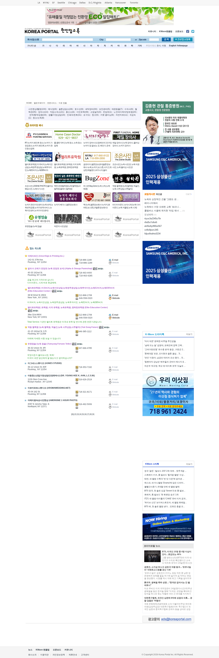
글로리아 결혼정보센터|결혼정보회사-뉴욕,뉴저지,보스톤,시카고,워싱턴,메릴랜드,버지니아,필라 (97, 167)
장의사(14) (43, 112)
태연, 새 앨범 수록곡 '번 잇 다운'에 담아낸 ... (164, 479)
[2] (75, 414)
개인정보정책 (59, 655)
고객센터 (85, 655)
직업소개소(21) (57, 112)
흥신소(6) (70, 112)
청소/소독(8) (38, 118)
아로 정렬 (63, 103)
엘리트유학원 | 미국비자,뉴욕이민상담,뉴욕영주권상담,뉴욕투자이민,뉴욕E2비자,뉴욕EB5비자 (39, 167)
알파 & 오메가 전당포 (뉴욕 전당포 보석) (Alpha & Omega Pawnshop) (60, 268)
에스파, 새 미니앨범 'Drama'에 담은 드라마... (164, 483)
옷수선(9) (79, 109)
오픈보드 (179, 31)
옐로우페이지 (39, 103)
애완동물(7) (117, 109)
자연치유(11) (122, 115)
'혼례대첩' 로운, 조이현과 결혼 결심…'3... (163, 353)
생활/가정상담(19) (56, 115)
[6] (86, 414)
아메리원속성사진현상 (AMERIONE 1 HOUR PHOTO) (52, 400)
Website (116, 298)
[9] (93, 414)
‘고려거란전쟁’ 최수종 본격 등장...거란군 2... (164, 349)
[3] (78, 414)
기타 (140, 45)
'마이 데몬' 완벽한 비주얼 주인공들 (160, 341)
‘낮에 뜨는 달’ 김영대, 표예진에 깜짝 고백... (163, 345)
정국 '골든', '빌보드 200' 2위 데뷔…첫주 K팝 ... (165, 471)
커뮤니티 (152, 31)
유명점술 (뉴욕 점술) (33, 226)
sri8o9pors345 (151, 230)
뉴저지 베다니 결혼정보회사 (65, 204)
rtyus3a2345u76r (152, 218)
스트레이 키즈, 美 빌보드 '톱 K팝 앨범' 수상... (164, 475)
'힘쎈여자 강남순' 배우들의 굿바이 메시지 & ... (165, 362)
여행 (164, 45)
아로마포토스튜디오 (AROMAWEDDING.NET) (49, 388)
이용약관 (44, 655)
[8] (91, 414)
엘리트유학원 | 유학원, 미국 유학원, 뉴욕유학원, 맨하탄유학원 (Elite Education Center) (68, 307)
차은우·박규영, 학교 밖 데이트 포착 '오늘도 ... (164, 366)
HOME (29, 103)
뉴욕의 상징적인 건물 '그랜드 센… (161, 199)
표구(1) (86, 115)
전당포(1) (107, 112)
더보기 (189, 334)
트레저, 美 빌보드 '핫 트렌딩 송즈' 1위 (161, 494)
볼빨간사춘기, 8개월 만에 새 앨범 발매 (161, 487)
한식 (159, 45)
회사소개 (32, 655)
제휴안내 (73, 655)
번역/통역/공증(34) (38, 115)
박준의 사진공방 (61, 226)
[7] (88, 414)
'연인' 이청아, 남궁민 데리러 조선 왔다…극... (164, 358)
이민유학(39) (82, 112)
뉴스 (30, 650)
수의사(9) (128, 109)
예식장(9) (52, 109)
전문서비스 (52, 103)
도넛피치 (148, 214)
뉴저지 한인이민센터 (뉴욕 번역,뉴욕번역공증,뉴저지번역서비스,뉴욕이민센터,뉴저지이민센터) (39, 207)
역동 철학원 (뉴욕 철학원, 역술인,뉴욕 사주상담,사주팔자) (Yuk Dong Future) (63, 327)
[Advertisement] (109, 76)
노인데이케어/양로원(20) (125, 112)
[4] (80, 414)
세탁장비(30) (91, 109)
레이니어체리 (151, 203)
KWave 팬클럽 (42, 650)
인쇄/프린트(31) (74, 115)
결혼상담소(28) (66, 109)
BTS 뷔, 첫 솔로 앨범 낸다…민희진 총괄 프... (164, 506)
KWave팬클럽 (165, 31)
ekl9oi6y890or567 (153, 226)
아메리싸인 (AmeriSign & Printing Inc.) (46, 256)
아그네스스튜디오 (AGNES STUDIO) (45, 363)
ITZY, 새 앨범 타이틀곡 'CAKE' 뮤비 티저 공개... (165, 498)
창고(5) (95, 115)
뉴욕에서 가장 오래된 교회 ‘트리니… (162, 207)
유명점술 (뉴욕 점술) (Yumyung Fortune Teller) (49, 344)
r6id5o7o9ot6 (150, 222)
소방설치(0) (95, 112)
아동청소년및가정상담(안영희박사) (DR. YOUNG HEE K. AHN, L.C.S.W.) (61, 375)
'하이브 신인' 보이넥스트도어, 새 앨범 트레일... (165, 502)
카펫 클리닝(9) (107, 115)
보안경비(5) (104, 109)
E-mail (115, 260)
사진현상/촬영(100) (37, 109)
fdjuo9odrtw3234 (152, 233)
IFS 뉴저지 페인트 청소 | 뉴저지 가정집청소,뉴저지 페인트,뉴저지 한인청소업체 (39, 146)
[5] (83, 414)
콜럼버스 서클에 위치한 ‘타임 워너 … (163, 210)
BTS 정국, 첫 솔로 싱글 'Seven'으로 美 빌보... (164, 491)
